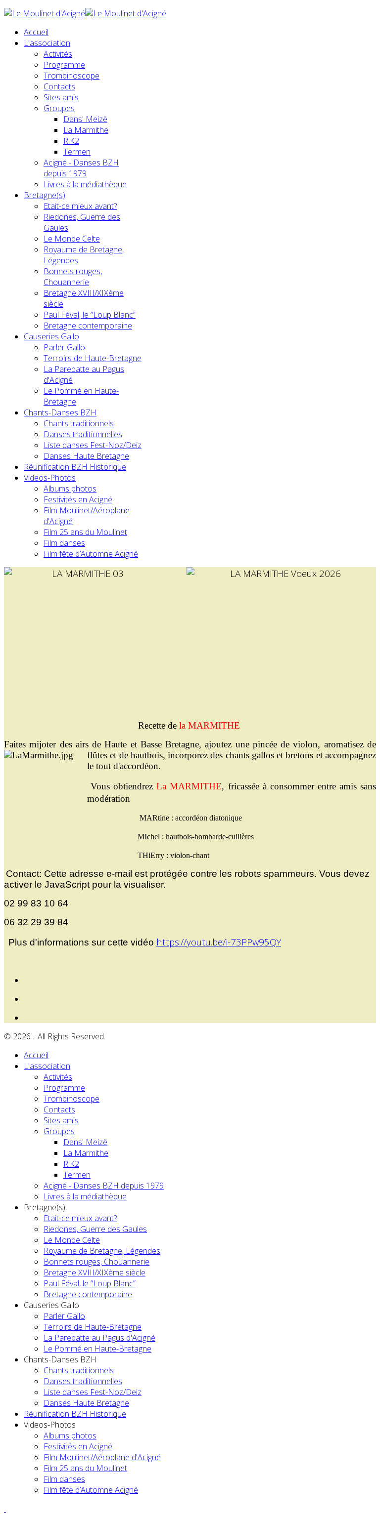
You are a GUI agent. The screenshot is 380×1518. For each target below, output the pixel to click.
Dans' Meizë (85, 119)
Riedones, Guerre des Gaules (95, 1229)
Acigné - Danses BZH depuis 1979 (81, 168)
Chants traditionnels (79, 423)
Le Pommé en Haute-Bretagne (97, 1348)
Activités (58, 53)
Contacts (59, 86)
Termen (77, 151)
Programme (64, 64)
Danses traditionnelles (83, 434)
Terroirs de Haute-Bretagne (93, 358)
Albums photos (70, 488)
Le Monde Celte (72, 238)
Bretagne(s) (44, 195)
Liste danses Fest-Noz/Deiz (93, 445)
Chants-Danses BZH (60, 412)
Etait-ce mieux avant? (80, 206)
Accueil (36, 32)
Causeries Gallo (51, 336)
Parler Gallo (64, 347)
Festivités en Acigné (78, 499)
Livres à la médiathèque (85, 184)
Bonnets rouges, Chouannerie (73, 276)
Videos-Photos (50, 477)
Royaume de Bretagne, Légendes (102, 1250)
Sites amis (61, 97)
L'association (47, 43)
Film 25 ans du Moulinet (85, 532)
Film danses (64, 542)
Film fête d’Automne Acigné (91, 553)
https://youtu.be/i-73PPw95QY (218, 942)
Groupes (59, 108)
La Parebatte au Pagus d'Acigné (99, 1337)
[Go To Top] (5, 1508)
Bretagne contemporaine (88, 325)
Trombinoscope (71, 75)
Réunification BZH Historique (75, 466)
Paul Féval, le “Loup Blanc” (90, 314)
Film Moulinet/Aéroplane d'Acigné (102, 1457)
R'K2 (71, 140)
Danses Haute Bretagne (86, 456)
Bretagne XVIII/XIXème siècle (94, 1272)
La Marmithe (85, 129)
